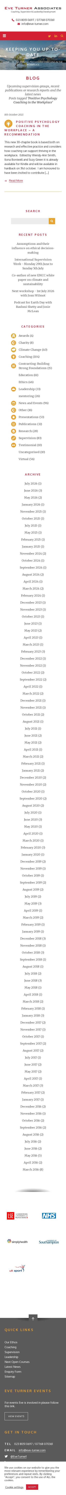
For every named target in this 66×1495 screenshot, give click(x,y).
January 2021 (31, 770)
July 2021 (31, 728)
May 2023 (30, 630)
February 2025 (31, 539)
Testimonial (27, 445)
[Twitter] (49, 36)
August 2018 (31, 966)
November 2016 (31, 1113)
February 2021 (31, 763)
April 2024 (31, 581)
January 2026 (31, 504)
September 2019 (31, 882)
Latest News (13, 1366)
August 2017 (31, 1050)
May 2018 (30, 987)
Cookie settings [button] (14, 1487)
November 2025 (31, 511)
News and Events (31, 403)
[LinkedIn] (56, 36)
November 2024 (31, 553)
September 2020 (31, 798)
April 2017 (31, 1078)
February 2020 (31, 847)
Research (25, 431)
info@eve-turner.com (34, 24)
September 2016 (31, 1127)
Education (26, 375)
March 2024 (31, 588)
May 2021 (30, 742)
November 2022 (31, 665)
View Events (16, 1416)
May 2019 (30, 903)
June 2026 (31, 490)
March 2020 (31, 840)
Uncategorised (29, 452)
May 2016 (30, 1155)
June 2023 (31, 623)
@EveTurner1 (19, 1456)
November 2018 (31, 945)
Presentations (29, 417)
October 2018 (31, 952)
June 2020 (31, 819)
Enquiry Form (13, 1371)
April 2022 (31, 686)
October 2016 (31, 1120)
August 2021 (31, 721)
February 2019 (31, 924)
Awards (24, 335)
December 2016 (31, 1106)
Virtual (24, 459)
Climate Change (30, 349)
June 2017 (30, 1064)
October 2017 (31, 1036)
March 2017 (31, 1085)
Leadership (27, 389)
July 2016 (31, 1141)
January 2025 (31, 546)
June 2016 (30, 1148)
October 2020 (31, 791)
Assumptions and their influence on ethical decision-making (33, 248)
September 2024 (31, 567)
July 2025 (31, 525)
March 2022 (31, 693)
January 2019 (31, 931)
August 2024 (31, 574)
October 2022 (31, 672)
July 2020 (30, 812)
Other (23, 410)
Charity (24, 342)
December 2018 (31, 938)
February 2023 (31, 651)
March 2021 (31, 756)
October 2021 (31, 714)
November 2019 (31, 868)
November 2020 (31, 784)
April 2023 (31, 637)
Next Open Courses (17, 1362)
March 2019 (31, 917)
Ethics (23, 382)
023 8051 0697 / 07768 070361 (35, 20)
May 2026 (31, 497)
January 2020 (31, 854)
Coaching (25, 356)
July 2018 (31, 973)
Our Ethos (11, 1342)
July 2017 (31, 1057)
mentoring (26, 396)
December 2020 (31, 777)
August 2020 (31, 805)
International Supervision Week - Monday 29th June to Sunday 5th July (33, 264)
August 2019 (31, 889)
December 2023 (31, 602)
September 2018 (31, 959)
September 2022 (31, 679)
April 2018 (31, 994)
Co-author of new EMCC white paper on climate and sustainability (33, 280)
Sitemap (10, 1376)
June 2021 (30, 735)
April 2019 (31, 910)
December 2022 (31, 658)
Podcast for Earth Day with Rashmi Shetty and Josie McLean (33, 307)
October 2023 (31, 616)
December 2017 (30, 1022)
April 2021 (31, 749)
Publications (27, 424)
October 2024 (31, 560)
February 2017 (30, 1092)
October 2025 (31, 518)
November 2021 (31, 707)
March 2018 (31, 1001)
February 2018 (31, 1008)
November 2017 (31, 1029)
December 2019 (31, 861)
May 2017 (31, 1071)
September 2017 (31, 1043)
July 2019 (31, 896)
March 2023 (31, 644)
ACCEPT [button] (32, 1487)
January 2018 (31, 1015)
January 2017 (31, 1099)
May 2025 (31, 532)
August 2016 (31, 1134)
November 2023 (31, 609)
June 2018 (30, 980)
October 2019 (31, 875)
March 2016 (31, 1169)
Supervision (27, 438)
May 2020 (31, 826)
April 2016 (31, 1162)
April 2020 (31, 833)
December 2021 (31, 700)
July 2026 (31, 483)
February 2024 (31, 595)
